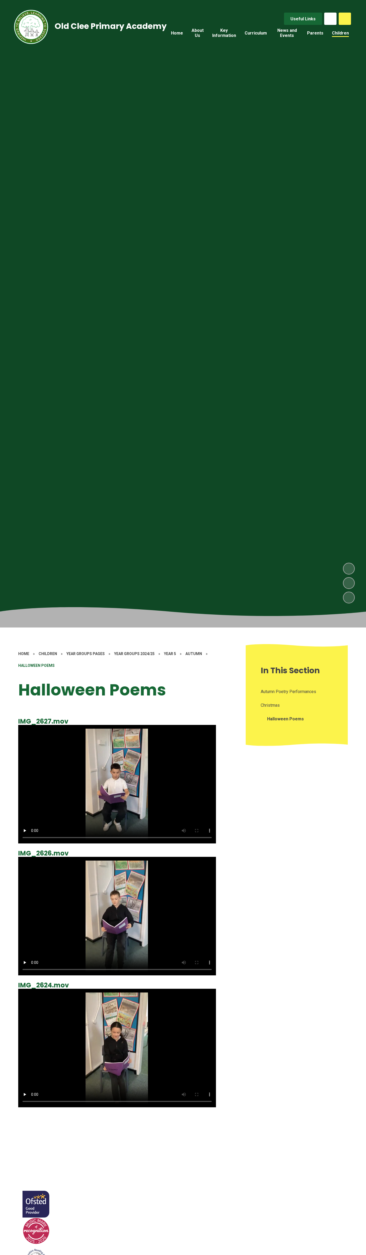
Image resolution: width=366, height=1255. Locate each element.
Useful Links (303, 18)
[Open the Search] (345, 19)
